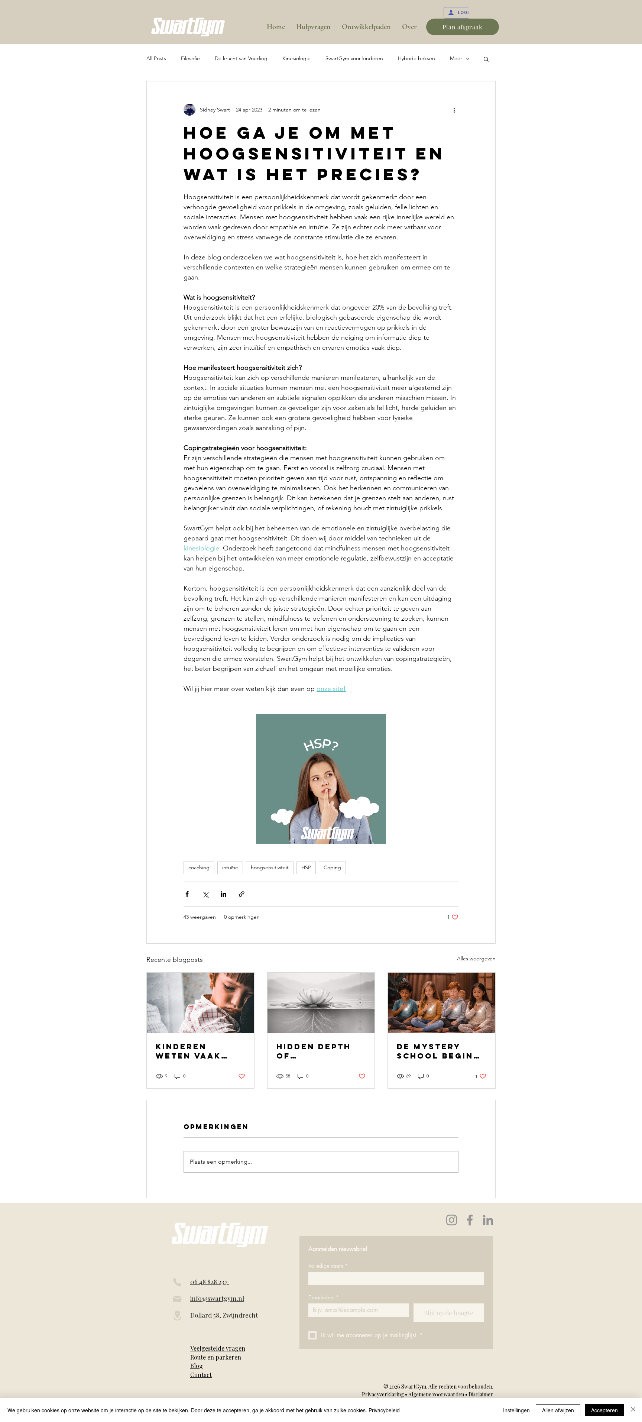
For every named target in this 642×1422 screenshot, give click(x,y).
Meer (456, 58)
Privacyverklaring (383, 1394)
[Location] (177, 1315)
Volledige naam (328, 1266)
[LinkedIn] (488, 1220)
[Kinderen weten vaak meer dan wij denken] (200, 1003)
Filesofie (190, 58)
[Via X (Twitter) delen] (205, 894)
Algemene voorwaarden (436, 1394)
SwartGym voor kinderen (354, 58)
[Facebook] (470, 1220)
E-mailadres (323, 1297)
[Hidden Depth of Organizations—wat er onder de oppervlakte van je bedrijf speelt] (321, 1003)
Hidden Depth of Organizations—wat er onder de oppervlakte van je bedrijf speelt (318, 1051)
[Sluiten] (633, 1410)
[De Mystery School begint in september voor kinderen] (441, 1003)
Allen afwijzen (558, 1410)
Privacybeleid (384, 1410)
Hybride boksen (416, 58)
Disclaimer (480, 1394)
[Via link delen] (241, 894)
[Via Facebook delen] (187, 894)
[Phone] (177, 1282)
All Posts (156, 58)
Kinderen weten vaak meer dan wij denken (193, 1051)
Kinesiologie (296, 58)
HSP (306, 867)
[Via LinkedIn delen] (223, 894)
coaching (199, 867)
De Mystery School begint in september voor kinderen (438, 1051)
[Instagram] (451, 1220)
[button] (486, 59)
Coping (332, 867)
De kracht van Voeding (241, 58)
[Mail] (177, 1299)
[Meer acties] (454, 109)
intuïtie (230, 867)
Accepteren (604, 1410)
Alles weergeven (476, 958)
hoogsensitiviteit (270, 867)
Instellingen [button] (516, 1410)
